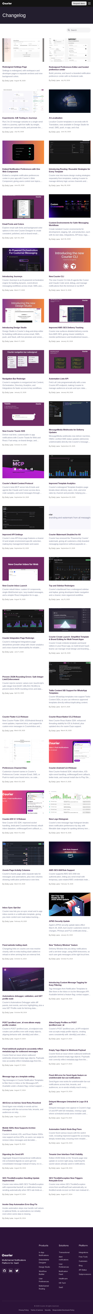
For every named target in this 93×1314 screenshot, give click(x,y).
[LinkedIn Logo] (10, 1270)
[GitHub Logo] (4, 1270)
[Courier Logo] (7, 3)
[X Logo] (17, 1270)
